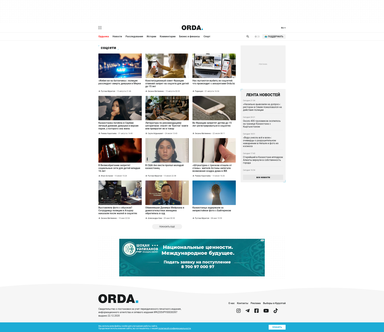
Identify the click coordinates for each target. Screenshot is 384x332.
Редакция (199, 91)
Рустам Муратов (108, 91)
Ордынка (103, 36)
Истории (151, 36)
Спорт (207, 36)
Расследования (134, 36)
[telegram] (247, 312)
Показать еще (167, 226)
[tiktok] (275, 312)
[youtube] (266, 312)
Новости (117, 36)
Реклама (256, 303)
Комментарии (168, 36)
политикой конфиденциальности (174, 328)
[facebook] (256, 312)
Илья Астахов (107, 176)
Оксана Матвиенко (156, 91)
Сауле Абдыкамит (155, 133)
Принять (277, 327)
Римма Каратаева (109, 133)
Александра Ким (155, 218)
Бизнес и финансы (189, 36)
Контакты (242, 303)
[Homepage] (192, 27)
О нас (231, 303)
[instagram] (238, 312)
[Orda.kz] (118, 305)
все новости (263, 177)
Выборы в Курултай (274, 303)
